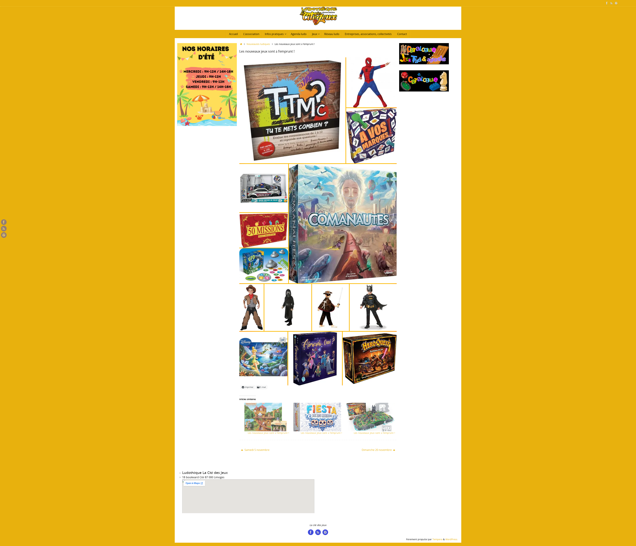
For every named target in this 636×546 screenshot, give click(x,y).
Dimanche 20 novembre (377, 450)
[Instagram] (616, 3)
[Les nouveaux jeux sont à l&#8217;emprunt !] (264, 417)
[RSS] (611, 3)
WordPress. (451, 539)
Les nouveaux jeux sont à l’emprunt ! (268, 432)
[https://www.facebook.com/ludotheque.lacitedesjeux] (607, 3)
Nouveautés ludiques (258, 44)
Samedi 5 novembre (256, 450)
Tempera (437, 539)
